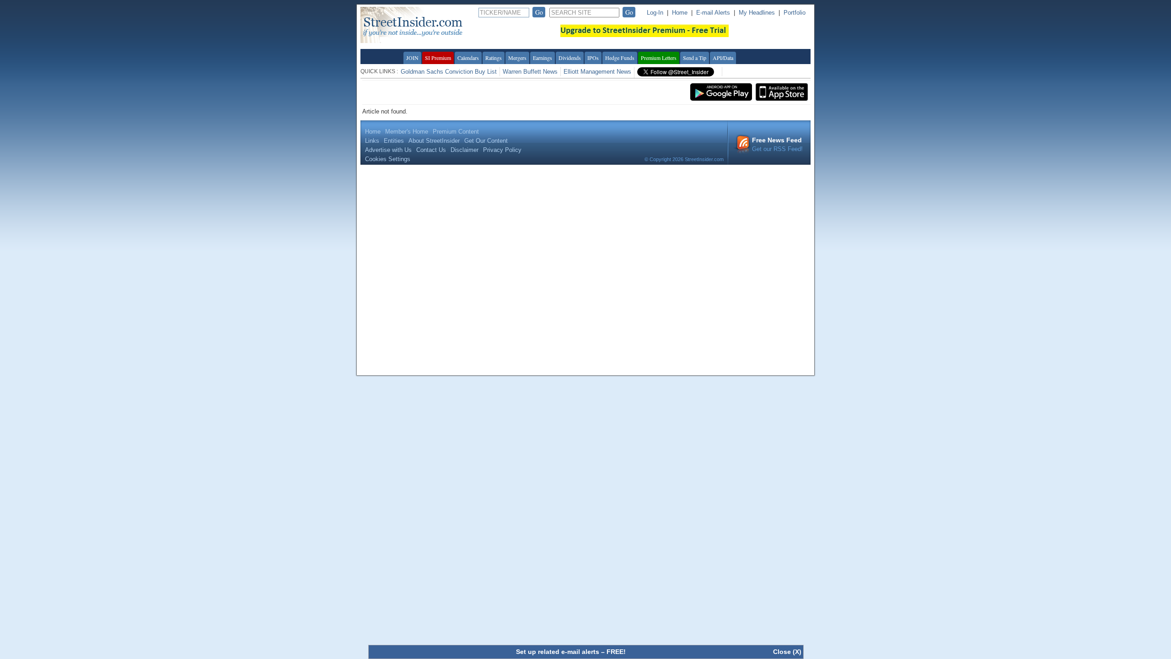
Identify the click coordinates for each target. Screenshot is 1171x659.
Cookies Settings (387, 159)
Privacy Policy (502, 149)
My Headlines (757, 12)
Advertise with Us (388, 149)
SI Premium (438, 57)
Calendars (468, 57)
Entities (394, 140)
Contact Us (431, 149)
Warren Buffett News (530, 71)
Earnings (542, 57)
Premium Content (456, 131)
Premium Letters (659, 57)
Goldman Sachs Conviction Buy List (449, 71)
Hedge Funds (619, 57)
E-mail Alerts (713, 12)
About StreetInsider (434, 140)
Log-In (655, 12)
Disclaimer (464, 149)
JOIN (412, 57)
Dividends (570, 57)
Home (680, 12)
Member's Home (406, 131)
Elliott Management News (597, 71)
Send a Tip (694, 57)
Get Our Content (486, 140)
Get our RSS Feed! (777, 144)
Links (372, 140)
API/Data (723, 57)
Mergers (517, 57)
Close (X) (787, 651)
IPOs (593, 57)
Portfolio (795, 12)
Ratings (493, 57)
